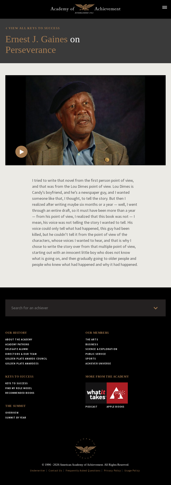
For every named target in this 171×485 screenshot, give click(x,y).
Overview (12, 412)
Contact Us (55, 470)
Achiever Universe (98, 363)
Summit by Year (15, 417)
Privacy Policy (112, 470)
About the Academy (18, 339)
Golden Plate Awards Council (26, 358)
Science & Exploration (101, 349)
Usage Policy (132, 470)
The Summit (15, 406)
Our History (16, 332)
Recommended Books (20, 392)
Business (92, 344)
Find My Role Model (18, 388)
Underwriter (37, 470)
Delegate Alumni (16, 349)
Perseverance (30, 49)
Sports (91, 358)
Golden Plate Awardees (22, 363)
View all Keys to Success (34, 28)
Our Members (97, 332)
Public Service (96, 354)
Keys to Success (19, 376)
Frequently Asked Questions (83, 470)
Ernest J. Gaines (36, 39)
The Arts (92, 339)
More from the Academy (107, 376)
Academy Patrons (17, 344)
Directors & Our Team (21, 354)
